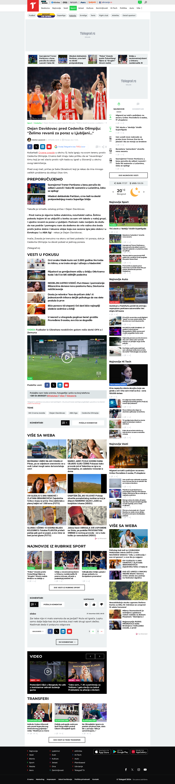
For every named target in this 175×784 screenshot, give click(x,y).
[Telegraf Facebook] (125, 769)
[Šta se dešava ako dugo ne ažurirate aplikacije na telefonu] (115, 413)
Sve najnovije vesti (128, 175)
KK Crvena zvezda (37, 413)
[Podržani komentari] (93, 604)
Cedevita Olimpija (90, 413)
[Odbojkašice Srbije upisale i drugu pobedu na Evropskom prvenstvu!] (94, 560)
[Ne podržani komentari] (101, 604)
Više (138, 8)
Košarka (38, 123)
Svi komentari (67, 642)
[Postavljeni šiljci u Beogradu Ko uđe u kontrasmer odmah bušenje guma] (48, 672)
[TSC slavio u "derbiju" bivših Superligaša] (128, 215)
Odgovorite (37, 631)
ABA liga (73, 413)
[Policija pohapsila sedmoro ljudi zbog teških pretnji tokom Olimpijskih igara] (67, 712)
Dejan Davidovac (57, 413)
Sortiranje (89, 599)
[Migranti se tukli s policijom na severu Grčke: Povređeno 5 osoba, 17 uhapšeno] (128, 457)
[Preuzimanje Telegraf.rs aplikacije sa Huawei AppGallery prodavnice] (139, 751)
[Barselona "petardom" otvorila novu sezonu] (115, 238)
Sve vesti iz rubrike (67, 587)
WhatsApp (52, 396)
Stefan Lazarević (38, 140)
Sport (29, 123)
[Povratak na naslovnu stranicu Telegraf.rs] (33, 6)
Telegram (70, 396)
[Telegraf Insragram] (138, 769)
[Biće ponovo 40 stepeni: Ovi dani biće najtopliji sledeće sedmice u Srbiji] (36, 309)
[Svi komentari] (86, 604)
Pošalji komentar (88, 423)
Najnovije (119, 202)
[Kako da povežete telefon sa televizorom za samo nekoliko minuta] (115, 434)
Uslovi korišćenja (33, 403)
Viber (62, 396)
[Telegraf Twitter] (132, 769)
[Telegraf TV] (145, 769)
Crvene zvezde (47, 152)
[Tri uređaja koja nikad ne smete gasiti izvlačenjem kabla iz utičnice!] (115, 423)
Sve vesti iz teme (66, 740)
